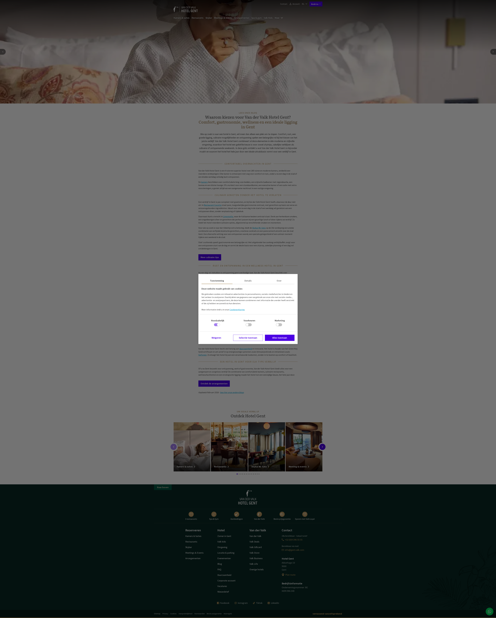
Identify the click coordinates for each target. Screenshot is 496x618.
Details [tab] (248, 280)
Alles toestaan (279, 337)
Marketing (280, 320)
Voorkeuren (249, 320)
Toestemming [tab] (217, 280)
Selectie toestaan (248, 337)
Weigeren (216, 337)
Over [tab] (279, 280)
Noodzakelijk (217, 320)
